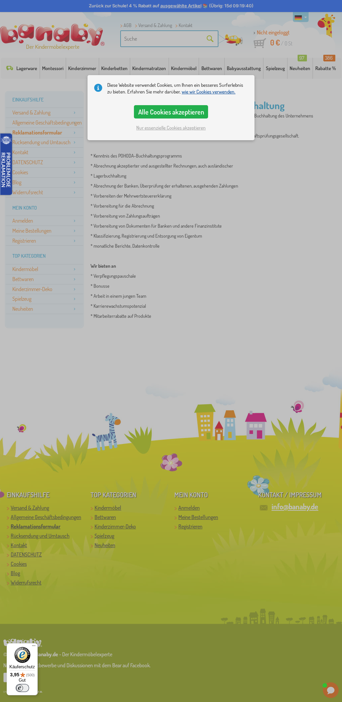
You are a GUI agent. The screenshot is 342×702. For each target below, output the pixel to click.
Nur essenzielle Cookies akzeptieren (171, 128)
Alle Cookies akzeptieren (171, 111)
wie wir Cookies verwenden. (208, 91)
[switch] (22, 688)
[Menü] (34, 647)
